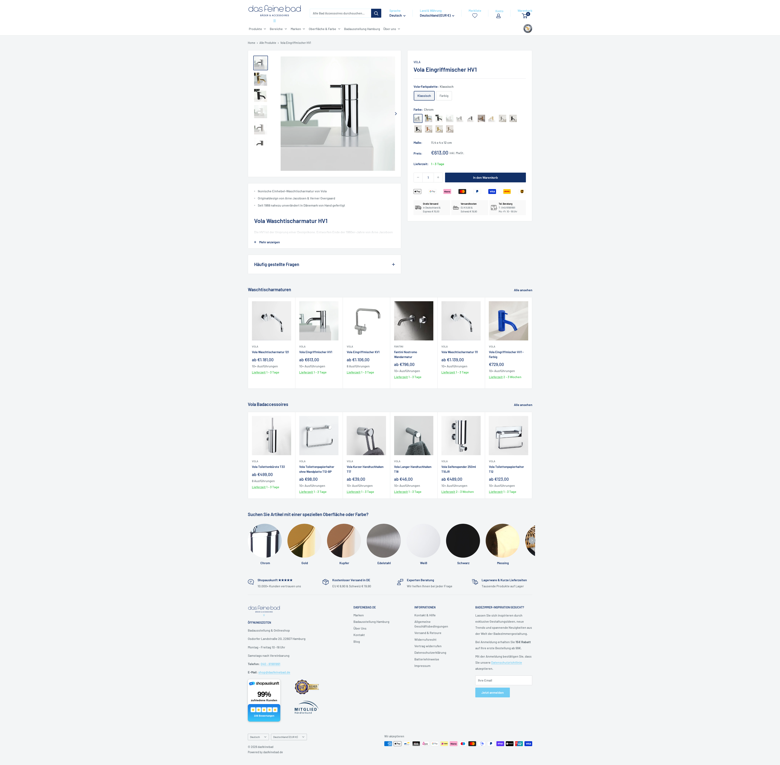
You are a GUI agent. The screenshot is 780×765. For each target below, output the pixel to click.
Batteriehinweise (426, 659)
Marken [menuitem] (296, 29)
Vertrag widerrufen (428, 646)
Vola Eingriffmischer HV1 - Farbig (506, 354)
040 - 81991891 (270, 664)
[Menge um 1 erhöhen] (438, 177)
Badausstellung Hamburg (371, 621)
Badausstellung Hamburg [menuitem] (362, 29)
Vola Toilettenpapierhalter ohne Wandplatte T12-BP (316, 469)
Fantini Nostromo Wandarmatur (405, 354)
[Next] (396, 114)
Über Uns (359, 628)
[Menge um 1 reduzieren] (418, 177)
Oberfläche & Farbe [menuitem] (322, 29)
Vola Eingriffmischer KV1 (363, 352)
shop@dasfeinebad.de (274, 672)
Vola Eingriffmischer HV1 (315, 352)
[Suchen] (376, 13)
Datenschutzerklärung (430, 652)
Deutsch (255, 737)
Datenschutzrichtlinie (506, 662)
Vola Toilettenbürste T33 (268, 467)
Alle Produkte (267, 42)
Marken (358, 615)
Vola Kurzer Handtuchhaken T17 (365, 469)
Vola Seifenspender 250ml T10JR (458, 469)
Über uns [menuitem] (389, 29)
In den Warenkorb (485, 177)
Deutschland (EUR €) (285, 737)
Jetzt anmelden (492, 692)
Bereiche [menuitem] (276, 29)
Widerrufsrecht (425, 639)
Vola (417, 62)
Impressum (422, 666)
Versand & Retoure (427, 633)
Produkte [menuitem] (255, 29)
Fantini (398, 346)
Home (251, 42)
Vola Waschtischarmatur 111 (459, 352)
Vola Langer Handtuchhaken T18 (412, 469)
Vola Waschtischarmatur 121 (270, 352)
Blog (356, 641)
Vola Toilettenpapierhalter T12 (506, 469)
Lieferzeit (259, 372)
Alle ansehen (523, 290)
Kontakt (359, 635)
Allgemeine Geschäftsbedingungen (431, 624)
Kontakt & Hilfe (425, 615)
